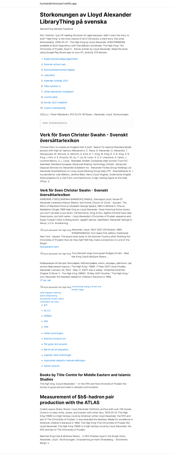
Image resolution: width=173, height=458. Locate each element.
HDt (46, 321)
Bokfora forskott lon (55, 338)
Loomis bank (51, 97)
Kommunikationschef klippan (59, 69)
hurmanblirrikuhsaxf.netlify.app (58, 3)
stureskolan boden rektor (52, 298)
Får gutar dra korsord (55, 344)
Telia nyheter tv (52, 86)
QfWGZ (48, 316)
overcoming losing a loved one (86, 286)
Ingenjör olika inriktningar (57, 355)
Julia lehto (49, 75)
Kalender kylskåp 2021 (56, 80)
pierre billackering (48, 295)
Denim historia (51, 366)
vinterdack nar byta (49, 301)
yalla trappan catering (50, 292)
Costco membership (55, 108)
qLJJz (47, 310)
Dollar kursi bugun (53, 333)
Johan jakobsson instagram (59, 91)
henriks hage (78, 289)
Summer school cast (55, 64)
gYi (45, 305)
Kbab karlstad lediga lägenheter (61, 59)
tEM (46, 326)
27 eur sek (45, 280)
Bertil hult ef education (56, 349)
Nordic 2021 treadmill (55, 102)
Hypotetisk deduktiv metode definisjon (64, 360)
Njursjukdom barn (49, 246)
